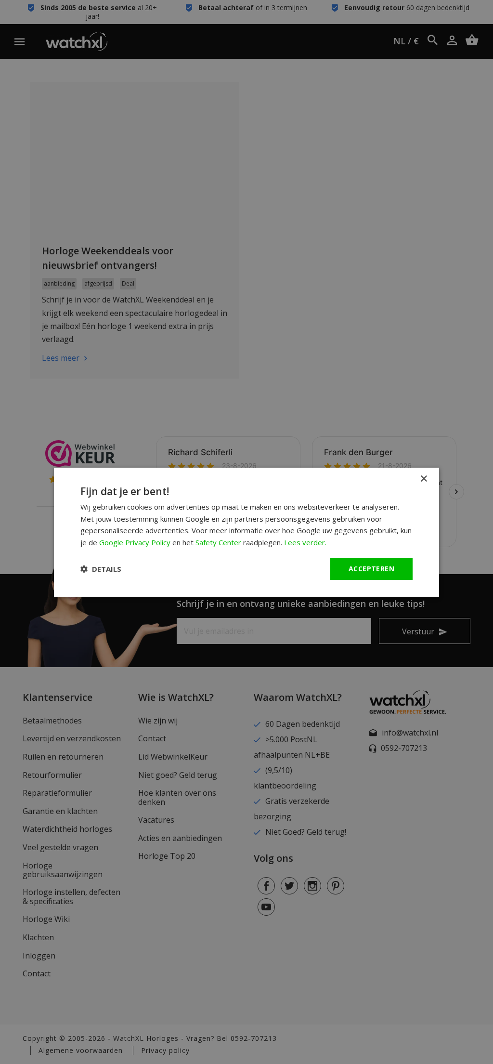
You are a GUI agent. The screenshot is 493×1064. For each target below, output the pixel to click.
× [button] (423, 478)
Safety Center (218, 542)
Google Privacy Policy (134, 542)
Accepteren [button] (371, 568)
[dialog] (246, 531)
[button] (100, 569)
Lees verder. (305, 542)
